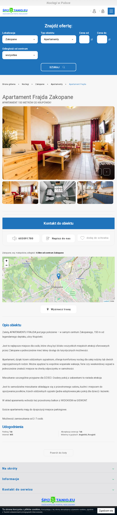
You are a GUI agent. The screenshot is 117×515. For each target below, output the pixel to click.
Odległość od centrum (15, 48)
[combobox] (20, 39)
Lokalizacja (8, 32)
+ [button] (6, 261)
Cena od (84, 32)
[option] (58, 143)
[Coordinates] (58, 276)
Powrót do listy (58, 452)
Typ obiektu (47, 32)
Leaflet (106, 301)
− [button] (6, 265)
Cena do (101, 32)
